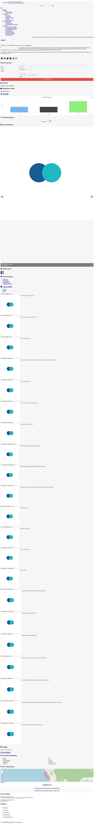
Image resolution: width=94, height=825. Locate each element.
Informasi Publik (9, 13)
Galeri (4, 747)
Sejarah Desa (8, 16)
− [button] (2, 772)
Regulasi (5, 10)
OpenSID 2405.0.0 (11, 822)
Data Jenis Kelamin (9, 31)
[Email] (7, 58)
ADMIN (2, 85)
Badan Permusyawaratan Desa (12, 24)
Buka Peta (3, 782)
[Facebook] (2, 58)
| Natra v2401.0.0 (18, 822)
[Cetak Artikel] (13, 58)
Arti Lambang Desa (10, 20)
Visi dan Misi (8, 22)
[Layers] (92, 771)
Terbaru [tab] (4, 289)
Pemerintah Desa (9, 23)
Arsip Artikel (7, 287)
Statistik (5, 94)
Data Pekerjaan (9, 30)
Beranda (4, 9)
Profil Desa (5, 14)
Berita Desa (29, 45)
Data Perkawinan (9, 35)
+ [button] (2, 770)
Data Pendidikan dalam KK (11, 28)
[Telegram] (10, 58)
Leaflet (82, 781)
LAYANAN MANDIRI (9, 85)
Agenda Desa (6, 280)
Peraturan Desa (9, 11)
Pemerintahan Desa (7, 21)
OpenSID (91, 781)
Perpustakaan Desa (7, 282)
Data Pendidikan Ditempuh (11, 29)
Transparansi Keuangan (8, 283)
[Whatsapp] (16, 58)
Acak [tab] (4, 291)
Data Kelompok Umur (10, 33)
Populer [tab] (4, 290)
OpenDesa (4, 822)
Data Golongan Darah (10, 32)
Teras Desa (8, 15)
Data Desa (5, 25)
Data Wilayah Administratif (11, 26)
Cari (53, 5)
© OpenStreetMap (87, 781)
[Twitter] (4, 58)
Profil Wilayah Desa (10, 17)
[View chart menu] (92, 97)
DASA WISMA (5, 752)
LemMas (7, 18)
